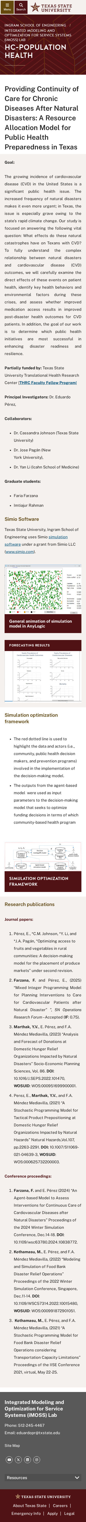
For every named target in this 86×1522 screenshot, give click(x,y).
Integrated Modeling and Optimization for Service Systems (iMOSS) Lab (38, 35)
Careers (60, 1505)
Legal (69, 1513)
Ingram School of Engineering (35, 25)
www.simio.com (20, 551)
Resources (17, 1477)
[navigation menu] (7, 7)
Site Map (12, 1445)
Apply (52, 1513)
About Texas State (30, 1505)
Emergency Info (26, 1513)
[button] (43, 671)
